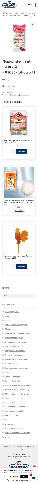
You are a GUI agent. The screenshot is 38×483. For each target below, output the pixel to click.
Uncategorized (11, 437)
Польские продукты (13, 428)
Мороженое (10, 329)
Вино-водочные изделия (15, 398)
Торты (7, 372)
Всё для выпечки (12, 415)
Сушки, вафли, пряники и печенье (19, 385)
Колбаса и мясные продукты (17, 333)
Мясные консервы (13, 377)
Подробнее (19, 211)
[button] (32, 24)
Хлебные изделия (12, 381)
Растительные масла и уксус (17, 368)
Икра (7, 316)
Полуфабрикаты (12, 312)
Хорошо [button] (24, 476)
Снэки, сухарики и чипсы (15, 342)
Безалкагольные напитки (15, 407)
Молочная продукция (14, 338)
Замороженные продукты (16, 325)
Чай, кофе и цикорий (14, 411)
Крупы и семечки (12, 346)
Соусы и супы (11, 364)
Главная (8, 13)
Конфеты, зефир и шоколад (23, 13)
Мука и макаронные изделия (17, 394)
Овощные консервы (13, 355)
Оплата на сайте (19, 454)
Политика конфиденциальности (19, 480)
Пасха (7, 320)
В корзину (21, 151)
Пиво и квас (10, 403)
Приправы (9, 420)
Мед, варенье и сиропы (15, 351)
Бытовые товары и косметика (17, 433)
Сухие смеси (10, 424)
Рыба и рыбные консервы (16, 359)
